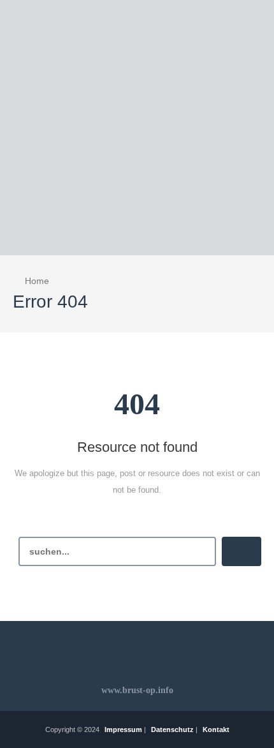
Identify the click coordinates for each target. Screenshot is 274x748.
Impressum (123, 729)
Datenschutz (172, 729)
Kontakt (216, 729)
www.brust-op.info (137, 690)
